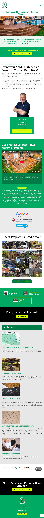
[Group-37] (22, 497)
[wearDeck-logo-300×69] (27, 467)
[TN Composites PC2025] (5, 467)
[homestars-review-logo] (22, 224)
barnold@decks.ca (22, 124)
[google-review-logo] (22, 212)
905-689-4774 (22, 122)
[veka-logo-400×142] (16, 467)
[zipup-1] (38, 467)
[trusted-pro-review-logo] (22, 218)
